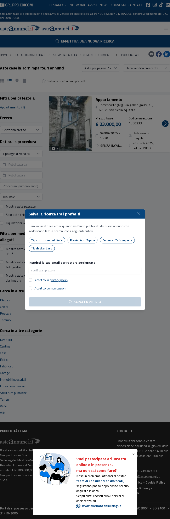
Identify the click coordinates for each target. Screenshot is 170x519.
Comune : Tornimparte (117, 240)
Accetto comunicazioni (50, 288)
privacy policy (59, 279)
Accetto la (51, 279)
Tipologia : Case (41, 248)
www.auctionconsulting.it (101, 505)
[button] (134, 454)
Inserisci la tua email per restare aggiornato (62, 262)
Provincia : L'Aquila (82, 240)
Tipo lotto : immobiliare (47, 240)
